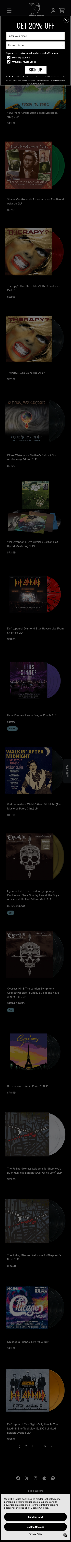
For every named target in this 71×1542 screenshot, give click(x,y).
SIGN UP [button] (35, 69)
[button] (66, 20)
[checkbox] (36, 57)
